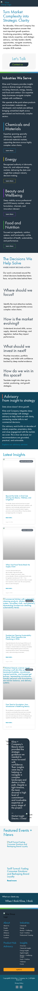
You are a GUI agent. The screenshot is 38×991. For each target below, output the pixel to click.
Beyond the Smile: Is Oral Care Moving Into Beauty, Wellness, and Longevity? (18, 498)
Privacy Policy (19, 983)
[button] (5, 779)
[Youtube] (21, 987)
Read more (12, 880)
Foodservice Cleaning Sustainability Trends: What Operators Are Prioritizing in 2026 (18, 637)
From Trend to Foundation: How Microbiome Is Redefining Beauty (18, 705)
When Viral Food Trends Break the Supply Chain (18, 565)
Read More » (9, 517)
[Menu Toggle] (35, 3)
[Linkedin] (17, 987)
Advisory (8, 946)
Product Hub (10, 942)
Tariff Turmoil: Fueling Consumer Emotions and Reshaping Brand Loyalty (18, 872)
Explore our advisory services (14, 444)
